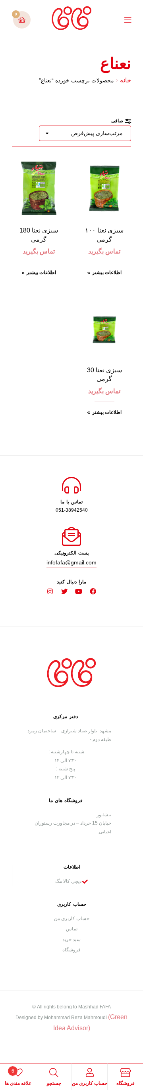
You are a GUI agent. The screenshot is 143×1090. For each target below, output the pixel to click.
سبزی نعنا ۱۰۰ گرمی (104, 235)
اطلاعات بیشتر (107, 272)
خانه (125, 80)
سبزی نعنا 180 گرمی (38, 235)
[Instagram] (50, 591)
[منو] (121, 19)
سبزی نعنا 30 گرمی (104, 375)
